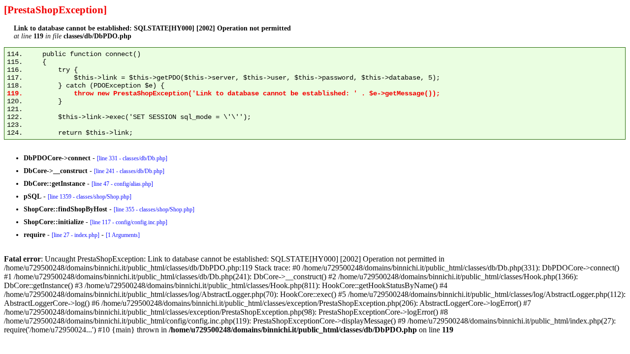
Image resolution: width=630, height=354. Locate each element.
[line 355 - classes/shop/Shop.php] (154, 209)
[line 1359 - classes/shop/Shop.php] (89, 196)
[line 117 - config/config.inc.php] (128, 222)
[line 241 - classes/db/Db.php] (129, 171)
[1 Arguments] (123, 235)
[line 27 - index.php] (75, 235)
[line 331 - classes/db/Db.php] (132, 158)
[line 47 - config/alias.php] (122, 183)
